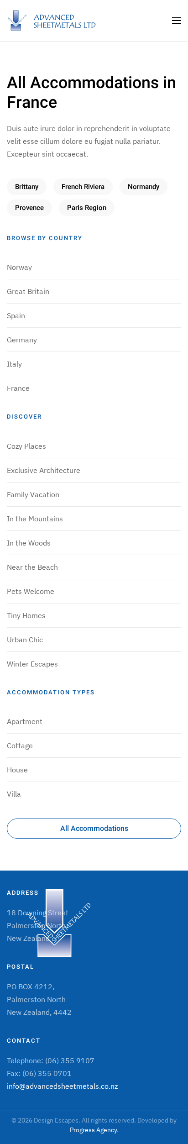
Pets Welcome (30, 591)
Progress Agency (93, 1130)
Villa (14, 793)
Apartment (24, 721)
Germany (22, 339)
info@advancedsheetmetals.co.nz (62, 1086)
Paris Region (86, 208)
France (18, 388)
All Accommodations (94, 828)
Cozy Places (26, 446)
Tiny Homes (26, 615)
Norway (19, 267)
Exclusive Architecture (43, 470)
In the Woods (29, 542)
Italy (14, 363)
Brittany (26, 187)
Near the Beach (32, 567)
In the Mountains (35, 518)
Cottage (20, 745)
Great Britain (28, 291)
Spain (16, 315)
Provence (29, 208)
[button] (176, 20)
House (17, 769)
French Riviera (83, 187)
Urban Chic (25, 639)
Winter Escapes (32, 663)
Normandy (143, 187)
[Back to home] (52, 20)
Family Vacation (33, 494)
